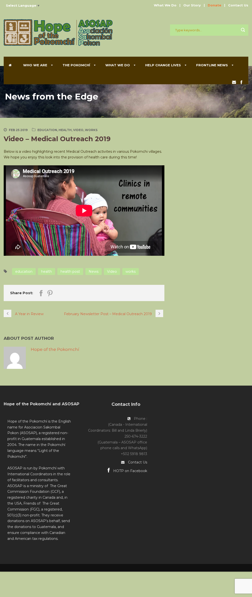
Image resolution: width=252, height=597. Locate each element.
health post (70, 271)
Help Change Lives (163, 65)
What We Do (165, 5)
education (23, 271)
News (93, 271)
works (131, 271)
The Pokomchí (76, 65)
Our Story (192, 5)
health (46, 271)
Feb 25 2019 (18, 130)
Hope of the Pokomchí (55, 349)
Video (78, 130)
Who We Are (35, 65)
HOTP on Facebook (129, 471)
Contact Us (238, 5)
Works (91, 130)
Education (47, 130)
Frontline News (212, 65)
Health (65, 130)
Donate (214, 5)
